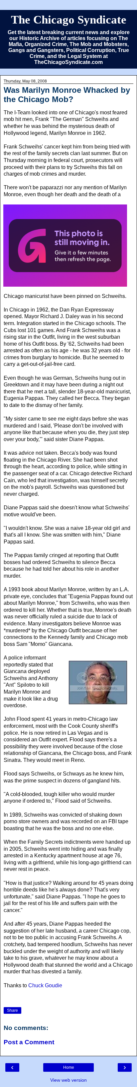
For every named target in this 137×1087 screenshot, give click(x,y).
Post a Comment (29, 1042)
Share (12, 1010)
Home (68, 1067)
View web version (68, 1080)
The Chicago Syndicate (68, 19)
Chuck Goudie (45, 985)
